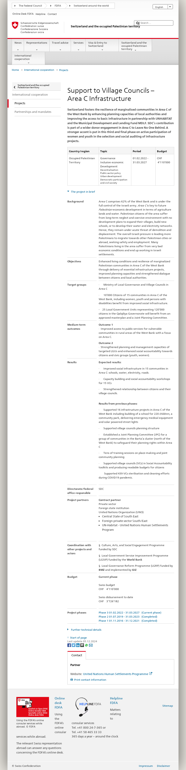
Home (15, 70)
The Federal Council (30, 5)
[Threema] (82, 645)
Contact (75, 655)
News (18, 42)
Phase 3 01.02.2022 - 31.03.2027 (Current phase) (130, 612)
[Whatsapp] (87, 645)
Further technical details (85, 629)
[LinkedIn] (78, 645)
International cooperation (23, 57)
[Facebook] (69, 645)
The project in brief (82, 191)
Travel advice (60, 42)
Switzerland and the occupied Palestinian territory (134, 46)
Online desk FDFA (60, 702)
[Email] (91, 645)
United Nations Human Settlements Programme (115, 674)
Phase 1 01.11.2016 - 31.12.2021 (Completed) (128, 620)
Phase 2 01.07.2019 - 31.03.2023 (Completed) (128, 616)
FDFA (58, 5)
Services (78, 42)
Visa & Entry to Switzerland (97, 44)
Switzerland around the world (91, 5)
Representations (36, 42)
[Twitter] (74, 645)
